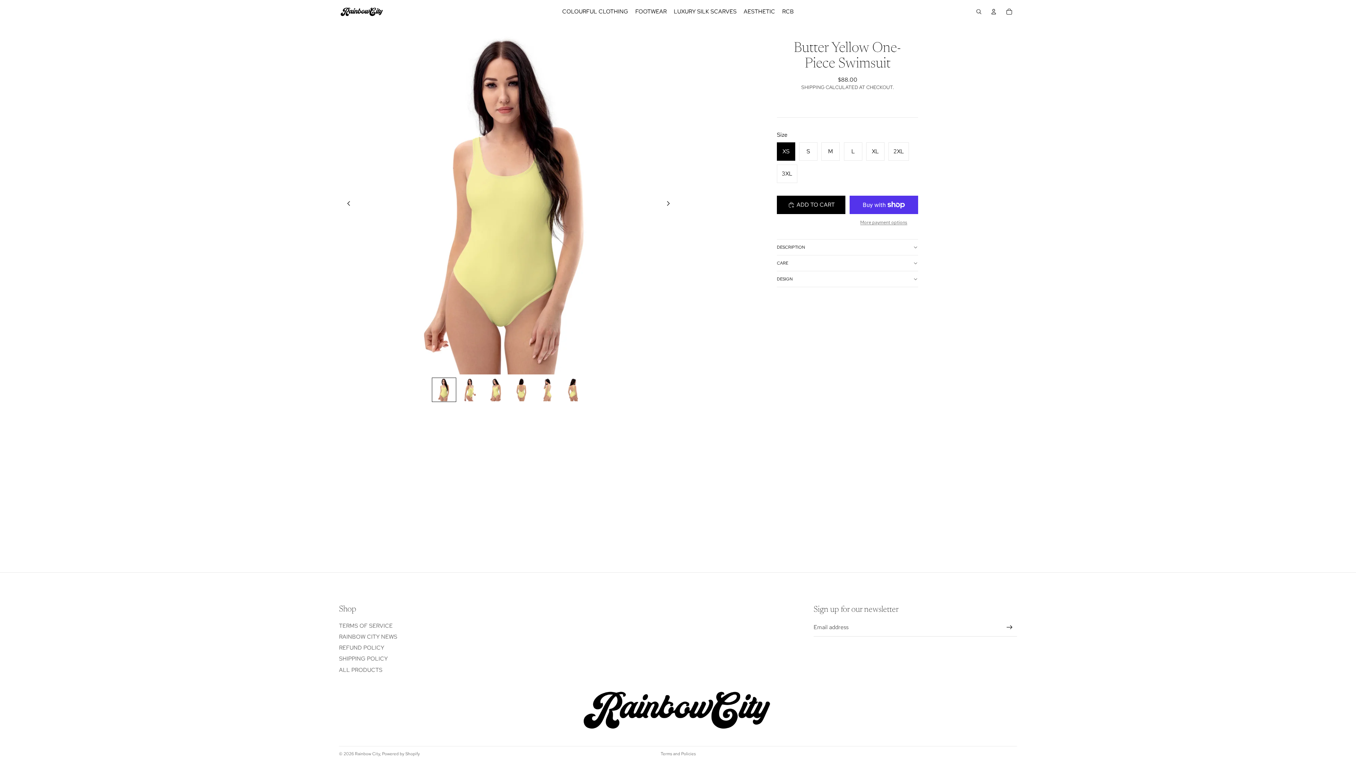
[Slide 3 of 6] (495, 389)
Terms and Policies (678, 754)
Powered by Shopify (401, 754)
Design (785, 279)
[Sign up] (1009, 627)
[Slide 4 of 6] (521, 389)
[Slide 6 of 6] (572, 389)
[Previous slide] (347, 205)
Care (782, 263)
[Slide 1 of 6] (444, 389)
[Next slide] (670, 205)
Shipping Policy (363, 659)
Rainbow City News (368, 636)
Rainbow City (367, 754)
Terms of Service (366, 625)
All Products (360, 670)
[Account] (993, 11)
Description (791, 247)
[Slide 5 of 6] (547, 389)
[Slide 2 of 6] (469, 389)
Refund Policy (361, 647)
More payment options (883, 222)
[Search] (979, 11)
